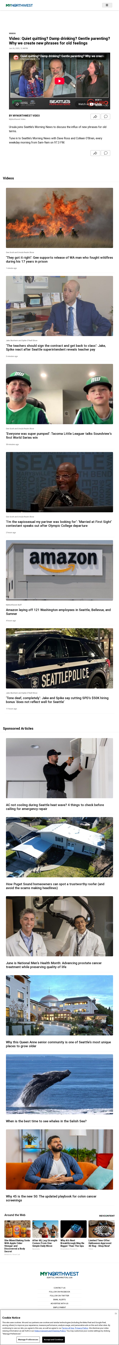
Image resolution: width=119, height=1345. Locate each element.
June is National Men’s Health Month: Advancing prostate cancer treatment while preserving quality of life (54, 965)
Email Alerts (59, 1299)
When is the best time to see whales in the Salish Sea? (46, 1121)
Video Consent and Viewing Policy (50, 1331)
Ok (116, 1313)
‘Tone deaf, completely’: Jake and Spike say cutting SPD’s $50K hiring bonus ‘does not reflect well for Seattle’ (57, 700)
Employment (59, 1307)
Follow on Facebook (59, 1292)
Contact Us (59, 1288)
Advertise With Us (59, 1303)
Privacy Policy (81, 1328)
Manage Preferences (28, 1339)
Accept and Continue (53, 1339)
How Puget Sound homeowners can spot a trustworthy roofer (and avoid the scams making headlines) (55, 886)
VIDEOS (12, 33)
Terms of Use (68, 1328)
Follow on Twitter (59, 1295)
